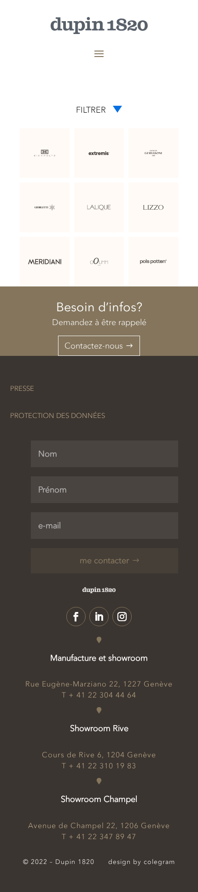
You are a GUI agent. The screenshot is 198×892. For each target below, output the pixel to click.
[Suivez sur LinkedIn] (99, 616)
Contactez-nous (93, 346)
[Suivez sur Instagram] (122, 616)
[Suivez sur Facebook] (76, 616)
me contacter (104, 560)
